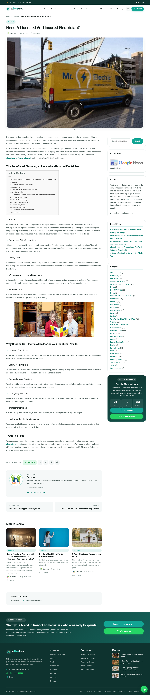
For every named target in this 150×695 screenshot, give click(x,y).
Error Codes (114, 299)
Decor (112, 287)
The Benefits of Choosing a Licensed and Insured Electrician (32, 179)
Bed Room (114, 278)
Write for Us (91, 691)
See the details (127, 410)
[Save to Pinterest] (51, 462)
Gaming (113, 313)
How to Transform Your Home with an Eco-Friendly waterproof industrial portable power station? (20, 556)
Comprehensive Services (21, 202)
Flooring (120, 9)
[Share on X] (45, 462)
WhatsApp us (125, 631)
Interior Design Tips (118, 342)
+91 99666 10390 (16, 673)
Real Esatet (114, 354)
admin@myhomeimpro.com (19, 669)
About (82, 691)
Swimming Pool (116, 362)
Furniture (94, 9)
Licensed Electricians (20, 197)
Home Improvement (57, 9)
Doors (112, 293)
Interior (69, 9)
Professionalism (18, 192)
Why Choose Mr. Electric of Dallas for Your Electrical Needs (32, 195)
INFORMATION (116, 336)
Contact (99, 691)
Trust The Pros (14, 212)
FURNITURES (115, 310)
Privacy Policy (139, 691)
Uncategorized (115, 368)
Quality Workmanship (20, 200)
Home (46, 9)
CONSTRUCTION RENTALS (120, 284)
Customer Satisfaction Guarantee (24, 210)
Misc (112, 351)
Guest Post (138, 9)
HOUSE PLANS (116, 331)
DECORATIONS (116, 290)
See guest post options (122, 624)
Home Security (116, 328)
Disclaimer (121, 691)
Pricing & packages (88, 658)
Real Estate (111, 9)
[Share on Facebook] (40, 462)
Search (137, 141)
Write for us (140, 2)
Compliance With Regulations (23, 184)
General (16, 16)
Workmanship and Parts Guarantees (25, 189)
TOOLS (113, 365)
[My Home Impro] (18, 8)
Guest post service (88, 654)
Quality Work (17, 187)
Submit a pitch (86, 666)
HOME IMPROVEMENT (119, 325)
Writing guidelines (87, 662)
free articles (115, 304)
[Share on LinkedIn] (57, 462)
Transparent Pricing (19, 207)
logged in (23, 600)
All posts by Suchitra (34, 492)
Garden (76, 9)
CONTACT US (130, 199)
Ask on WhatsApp (128, 416)
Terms (130, 691)
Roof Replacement (117, 360)
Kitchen (102, 9)
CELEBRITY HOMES (118, 281)
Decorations (85, 9)
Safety (15, 182)
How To (113, 333)
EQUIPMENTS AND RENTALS (121, 296)
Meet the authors (87, 670)
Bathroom (114, 275)
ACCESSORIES (116, 273)
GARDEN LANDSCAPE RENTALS (122, 319)
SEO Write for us (110, 691)
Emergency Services (20, 205)
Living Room (115, 348)
